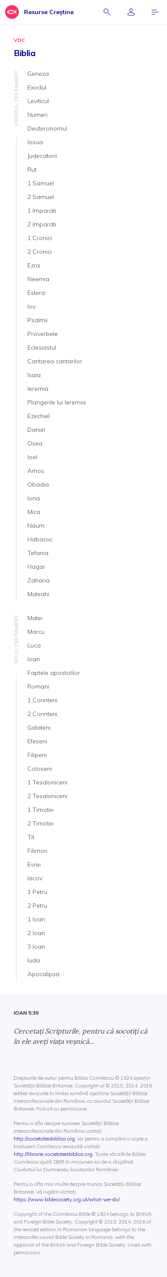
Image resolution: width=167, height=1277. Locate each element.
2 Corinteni (42, 714)
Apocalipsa (43, 974)
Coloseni (39, 768)
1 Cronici (39, 238)
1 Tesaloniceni (47, 782)
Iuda (33, 960)
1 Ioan (36, 919)
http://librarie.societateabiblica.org (53, 1154)
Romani (38, 686)
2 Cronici (39, 251)
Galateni (39, 727)
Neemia (38, 279)
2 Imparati (41, 224)
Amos (35, 471)
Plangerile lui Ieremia (56, 402)
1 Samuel (40, 183)
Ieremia (37, 388)
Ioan (33, 659)
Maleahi (38, 594)
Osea (34, 443)
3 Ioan (36, 946)
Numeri (37, 115)
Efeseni (37, 741)
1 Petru (37, 892)
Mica (33, 512)
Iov (31, 306)
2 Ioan (36, 933)
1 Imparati (41, 210)
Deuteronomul (47, 128)
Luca (34, 645)
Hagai (36, 566)
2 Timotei (40, 823)
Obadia (38, 484)
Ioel (32, 457)
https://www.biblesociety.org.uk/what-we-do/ (66, 1199)
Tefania (37, 553)
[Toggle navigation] (155, 12)
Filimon (37, 851)
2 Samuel (40, 197)
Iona (33, 498)
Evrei (34, 864)
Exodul (36, 87)
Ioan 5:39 (26, 1013)
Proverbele (42, 334)
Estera (36, 293)
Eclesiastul (41, 347)
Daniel (36, 430)
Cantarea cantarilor (54, 361)
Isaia (34, 375)
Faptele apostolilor (53, 673)
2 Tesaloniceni (47, 796)
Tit (30, 837)
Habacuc (40, 539)
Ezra (33, 265)
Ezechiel (38, 416)
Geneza (38, 73)
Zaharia (38, 580)
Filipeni (37, 755)
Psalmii (37, 320)
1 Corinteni (42, 700)
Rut (31, 169)
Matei (34, 618)
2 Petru (37, 905)
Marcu (36, 632)
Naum (36, 525)
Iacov (34, 878)
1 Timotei (40, 810)
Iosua (35, 142)
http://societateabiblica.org (44, 1138)
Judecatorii (42, 156)
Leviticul (38, 101)
